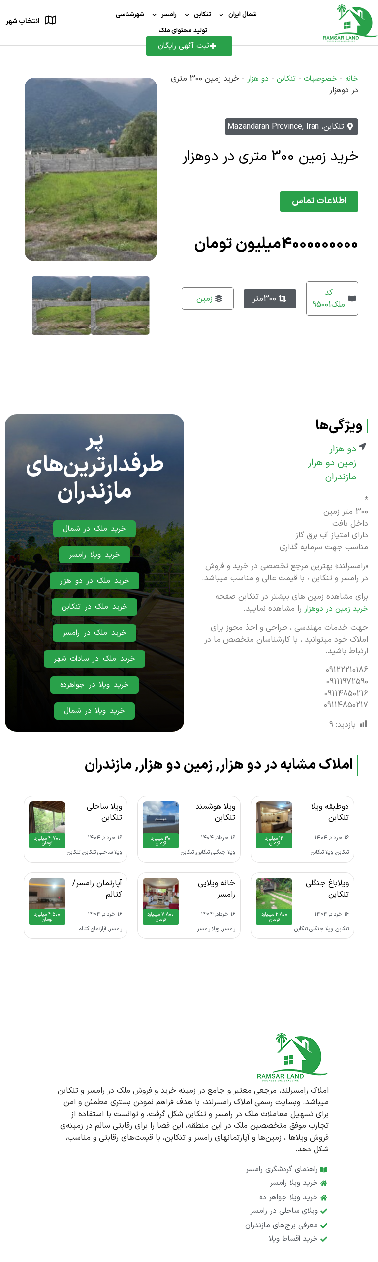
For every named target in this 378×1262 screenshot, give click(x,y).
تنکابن (202, 15)
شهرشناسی (130, 15)
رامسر (169, 15)
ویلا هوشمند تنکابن (215, 812)
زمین (204, 299)
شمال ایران (242, 15)
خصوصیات (320, 78)
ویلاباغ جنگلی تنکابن (327, 888)
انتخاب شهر (22, 21)
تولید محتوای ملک (182, 31)
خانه (351, 78)
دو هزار (258, 78)
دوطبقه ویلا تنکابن (330, 812)
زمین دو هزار (332, 463)
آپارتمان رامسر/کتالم (97, 888)
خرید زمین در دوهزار (336, 609)
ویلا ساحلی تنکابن (104, 812)
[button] (319, 201)
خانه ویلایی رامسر (216, 888)
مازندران (340, 477)
